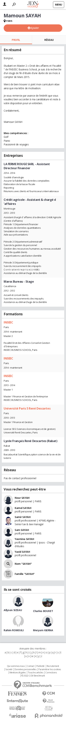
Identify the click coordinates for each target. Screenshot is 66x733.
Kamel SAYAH (23, 508)
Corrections (51, 672)
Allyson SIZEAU (13, 610)
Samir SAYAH (22, 517)
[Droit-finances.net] (48, 701)
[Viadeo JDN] (48, 708)
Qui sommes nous (16, 666)
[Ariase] (17, 716)
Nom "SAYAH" (23, 563)
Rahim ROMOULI (14, 630)
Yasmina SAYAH (24, 539)
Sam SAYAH (22, 530)
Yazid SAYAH (22, 551)
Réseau (49, 40)
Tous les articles (35, 672)
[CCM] (48, 693)
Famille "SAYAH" (25, 574)
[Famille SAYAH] (8, 574)
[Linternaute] (17, 701)
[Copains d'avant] (17, 708)
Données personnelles (25, 669)
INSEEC (8, 322)
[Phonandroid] (48, 715)
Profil (16, 40)
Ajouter (34, 28)
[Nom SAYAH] (8, 563)
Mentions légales (18, 672)
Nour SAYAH (22, 498)
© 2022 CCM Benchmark (33, 675)
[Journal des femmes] (17, 693)
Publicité (40, 666)
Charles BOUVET (43, 611)
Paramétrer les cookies (49, 669)
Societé (8, 669)
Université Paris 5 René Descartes (27, 408)
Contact (30, 666)
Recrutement (53, 666)
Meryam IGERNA (43, 630)
